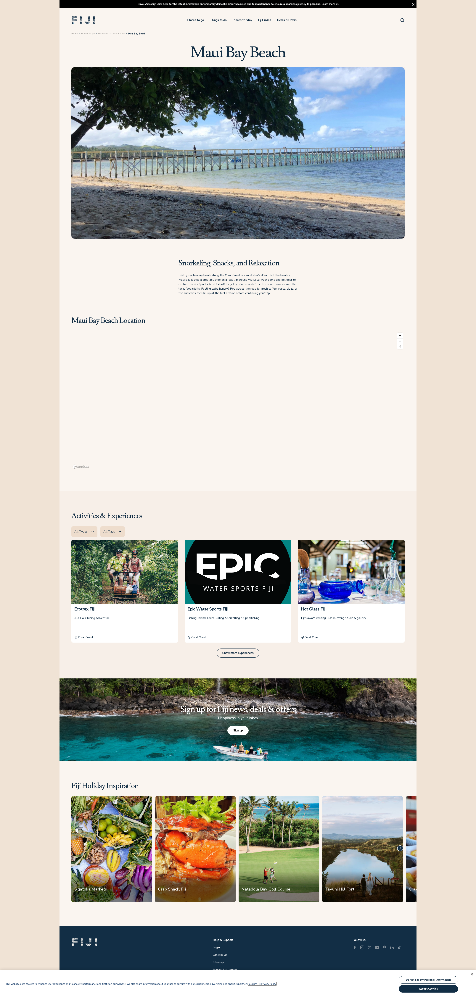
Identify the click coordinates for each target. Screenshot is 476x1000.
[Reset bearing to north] (400, 346)
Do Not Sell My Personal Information (428, 979)
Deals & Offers (287, 20)
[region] (238, 400)
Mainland (103, 33)
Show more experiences (238, 653)
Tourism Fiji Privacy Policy (262, 984)
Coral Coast (118, 33)
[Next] (400, 848)
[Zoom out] (400, 341)
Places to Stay (242, 20)
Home (74, 33)
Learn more (328, 4)
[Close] (472, 974)
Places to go (195, 20)
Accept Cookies (428, 988)
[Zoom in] (400, 335)
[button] (83, 20)
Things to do (218, 20)
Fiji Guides (264, 20)
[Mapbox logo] (81, 466)
